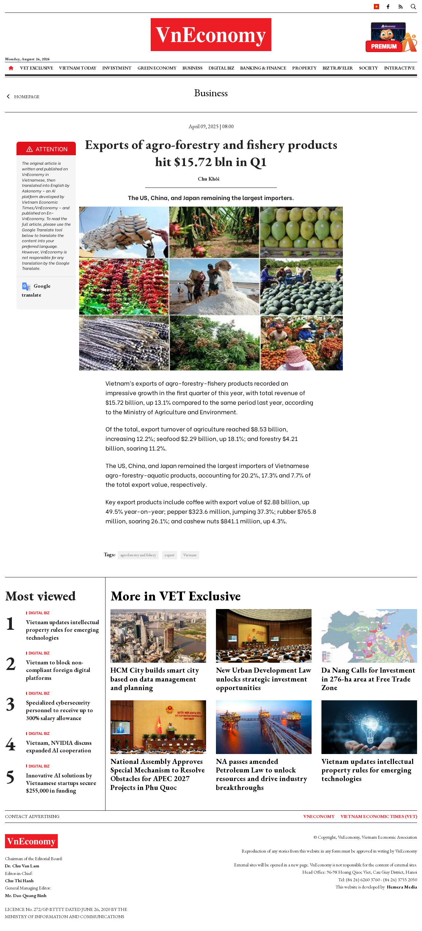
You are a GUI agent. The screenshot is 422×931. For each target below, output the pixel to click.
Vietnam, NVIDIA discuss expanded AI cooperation (59, 746)
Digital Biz (221, 68)
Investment (116, 68)
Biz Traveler (337, 68)
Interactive (399, 68)
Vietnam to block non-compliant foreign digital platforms (58, 670)
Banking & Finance (263, 68)
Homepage (27, 97)
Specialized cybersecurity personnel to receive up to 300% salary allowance (59, 710)
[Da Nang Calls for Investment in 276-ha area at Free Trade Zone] (369, 635)
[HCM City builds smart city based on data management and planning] (158, 635)
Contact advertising (32, 816)
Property (304, 68)
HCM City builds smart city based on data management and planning (154, 678)
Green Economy (156, 68)
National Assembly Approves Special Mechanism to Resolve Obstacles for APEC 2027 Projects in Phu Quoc (157, 774)
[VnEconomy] (376, 6)
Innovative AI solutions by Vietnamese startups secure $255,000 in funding (61, 783)
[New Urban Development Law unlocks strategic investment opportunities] (264, 635)
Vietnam (189, 555)
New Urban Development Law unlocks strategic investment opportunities (263, 678)
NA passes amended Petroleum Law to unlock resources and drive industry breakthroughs (261, 774)
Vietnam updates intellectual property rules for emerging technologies (62, 629)
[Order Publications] (391, 36)
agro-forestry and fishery (138, 555)
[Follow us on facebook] (388, 6)
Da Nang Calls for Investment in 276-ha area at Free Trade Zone (368, 678)
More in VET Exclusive (175, 595)
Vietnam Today (77, 68)
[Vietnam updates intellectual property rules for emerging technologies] (369, 726)
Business (192, 68)
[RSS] (400, 6)
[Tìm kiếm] (413, 6)
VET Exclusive (36, 68)
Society (368, 68)
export (169, 555)
